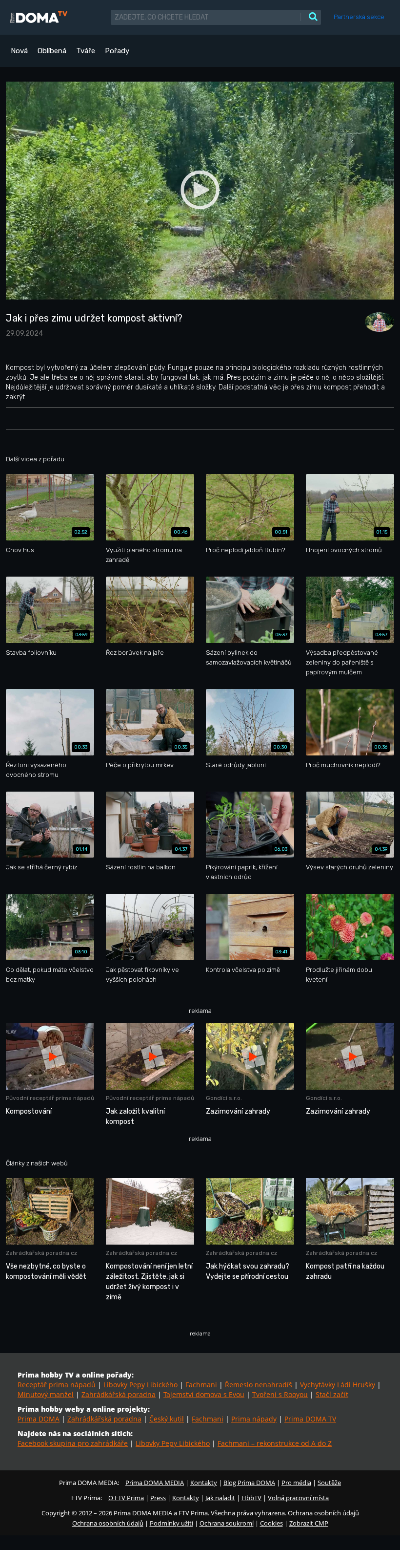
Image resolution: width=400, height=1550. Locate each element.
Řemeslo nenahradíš (258, 1384)
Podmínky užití (171, 1523)
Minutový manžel (46, 1394)
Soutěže (329, 1482)
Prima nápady (254, 1418)
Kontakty (203, 1482)
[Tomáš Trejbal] (377, 321)
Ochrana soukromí (227, 1523)
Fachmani (201, 1384)
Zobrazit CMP (308, 1523)
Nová (19, 50)
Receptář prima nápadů (57, 1384)
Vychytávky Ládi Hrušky (337, 1384)
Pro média (296, 1482)
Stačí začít (332, 1394)
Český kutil (166, 1418)
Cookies (271, 1523)
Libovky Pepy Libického (140, 1384)
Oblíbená (52, 50)
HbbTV (251, 1497)
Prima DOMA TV (310, 1418)
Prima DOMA (39, 1418)
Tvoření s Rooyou (280, 1394)
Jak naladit (220, 1497)
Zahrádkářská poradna (118, 1394)
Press (158, 1497)
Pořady (117, 50)
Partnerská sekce (359, 17)
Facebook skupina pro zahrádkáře (73, 1443)
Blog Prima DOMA (249, 1482)
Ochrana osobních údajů (107, 1523)
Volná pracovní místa (298, 1497)
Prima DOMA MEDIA (154, 1482)
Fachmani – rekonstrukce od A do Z (275, 1443)
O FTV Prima (126, 1497)
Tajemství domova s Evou (203, 1394)
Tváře (85, 50)
